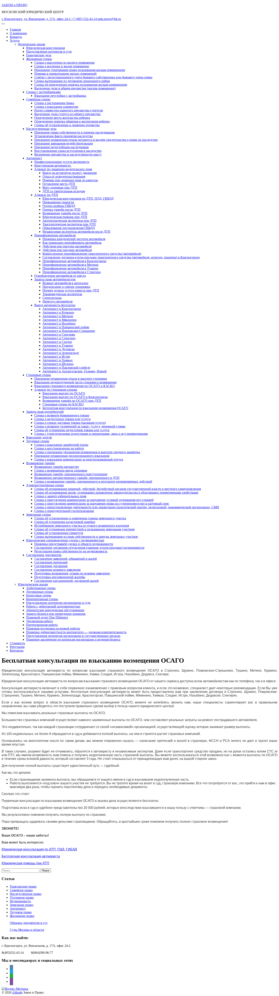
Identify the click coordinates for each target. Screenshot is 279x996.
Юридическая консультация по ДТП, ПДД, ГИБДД (78, 198)
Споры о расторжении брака (54, 103)
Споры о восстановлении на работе (59, 448)
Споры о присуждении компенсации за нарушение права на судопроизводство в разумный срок (101, 503)
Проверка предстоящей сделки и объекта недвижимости (73, 544)
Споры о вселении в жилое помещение (61, 66)
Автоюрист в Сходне (57, 342)
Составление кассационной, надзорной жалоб (66, 580)
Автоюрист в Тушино (57, 345)
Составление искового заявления (57, 569)
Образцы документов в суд (28, 923)
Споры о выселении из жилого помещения (64, 62)
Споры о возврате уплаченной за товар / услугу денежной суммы (79, 426)
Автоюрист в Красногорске (61, 308)
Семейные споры (38, 99)
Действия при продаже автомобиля (67, 250)
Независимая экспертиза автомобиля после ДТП (76, 231)
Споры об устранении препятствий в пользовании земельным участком (84, 529)
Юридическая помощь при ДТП (64, 217)
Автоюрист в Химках (57, 360)
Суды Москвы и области (27, 929)
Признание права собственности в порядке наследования (74, 132)
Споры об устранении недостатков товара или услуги (71, 430)
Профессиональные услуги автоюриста (61, 162)
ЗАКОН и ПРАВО (14, 5)
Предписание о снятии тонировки (66, 286)
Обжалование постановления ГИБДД (68, 228)
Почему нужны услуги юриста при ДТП (70, 290)
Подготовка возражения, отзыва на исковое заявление (72, 573)
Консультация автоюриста (52, 165)
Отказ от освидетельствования (63, 176)
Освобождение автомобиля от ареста (60, 275)
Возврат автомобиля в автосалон (65, 283)
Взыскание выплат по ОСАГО (63, 393)
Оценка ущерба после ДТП (61, 209)
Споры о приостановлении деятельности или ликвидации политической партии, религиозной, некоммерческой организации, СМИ (126, 507)
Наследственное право (25, 894)
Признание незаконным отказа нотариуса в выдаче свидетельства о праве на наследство (96, 139)
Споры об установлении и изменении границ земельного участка (80, 518)
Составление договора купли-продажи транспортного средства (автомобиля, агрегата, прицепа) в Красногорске (121, 257)
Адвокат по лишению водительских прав (63, 169)
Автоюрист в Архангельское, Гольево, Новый (74, 371)
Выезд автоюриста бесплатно (54, 305)
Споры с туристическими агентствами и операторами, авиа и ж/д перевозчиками (91, 433)
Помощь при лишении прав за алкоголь (70, 180)
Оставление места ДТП (58, 184)
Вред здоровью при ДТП (59, 187)
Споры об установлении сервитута (58, 533)
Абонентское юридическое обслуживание (55, 610)
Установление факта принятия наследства (63, 136)
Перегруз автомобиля (57, 301)
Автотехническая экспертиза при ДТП (69, 220)
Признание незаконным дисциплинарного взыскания (71, 455)
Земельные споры (38, 514)
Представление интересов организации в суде (58, 602)
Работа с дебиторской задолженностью (53, 606)
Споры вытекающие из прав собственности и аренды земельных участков (86, 536)
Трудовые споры (37, 441)
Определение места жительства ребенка (62, 117)
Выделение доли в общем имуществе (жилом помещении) (75, 88)
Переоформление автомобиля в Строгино (71, 272)
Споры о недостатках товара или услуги (62, 419)
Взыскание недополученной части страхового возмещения (75, 382)
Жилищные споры (39, 59)
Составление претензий (51, 562)
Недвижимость (20, 901)
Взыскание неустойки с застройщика (60, 95)
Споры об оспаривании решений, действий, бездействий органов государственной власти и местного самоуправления (117, 489)
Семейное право (21, 890)
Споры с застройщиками (43, 92)
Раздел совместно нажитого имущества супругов (68, 110)
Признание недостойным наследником (61, 147)
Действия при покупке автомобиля (67, 246)
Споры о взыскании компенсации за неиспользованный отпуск (78, 459)
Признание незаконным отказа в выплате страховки (70, 378)
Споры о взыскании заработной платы (61, 444)
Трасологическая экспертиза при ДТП (69, 224)
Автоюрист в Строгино (58, 338)
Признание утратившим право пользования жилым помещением (79, 70)
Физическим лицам (31, 44)
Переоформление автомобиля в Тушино (70, 268)
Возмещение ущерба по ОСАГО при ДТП (71, 400)
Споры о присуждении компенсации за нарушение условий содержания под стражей (94, 500)
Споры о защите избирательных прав (60, 496)
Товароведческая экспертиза (62, 294)
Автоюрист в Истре (56, 356)
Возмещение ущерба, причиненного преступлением (70, 474)
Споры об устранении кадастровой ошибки (64, 522)
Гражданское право (23, 886)
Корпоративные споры (42, 599)
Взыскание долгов (39, 437)
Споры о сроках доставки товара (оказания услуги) (70, 422)
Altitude (17, 992)
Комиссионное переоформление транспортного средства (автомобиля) (91, 253)
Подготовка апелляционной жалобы (59, 577)
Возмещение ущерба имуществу (56, 467)
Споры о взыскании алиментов (56, 106)
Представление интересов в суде (49, 51)
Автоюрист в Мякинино (59, 320)
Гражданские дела (38, 55)
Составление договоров (51, 566)
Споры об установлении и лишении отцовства (67, 125)
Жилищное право (22, 916)
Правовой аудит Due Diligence (47, 617)
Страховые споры (38, 375)
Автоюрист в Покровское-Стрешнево (68, 331)
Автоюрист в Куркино (58, 312)
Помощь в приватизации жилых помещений (65, 73)
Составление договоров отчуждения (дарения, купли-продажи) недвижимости (89, 547)
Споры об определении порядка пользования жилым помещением (80, 84)
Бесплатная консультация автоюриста (31, 856)
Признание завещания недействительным (63, 143)
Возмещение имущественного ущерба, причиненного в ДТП (76, 478)
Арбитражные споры (41, 588)
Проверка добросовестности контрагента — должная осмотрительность (76, 632)
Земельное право (21, 905)
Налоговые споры (38, 595)
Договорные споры (39, 591)
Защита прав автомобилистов (55, 279)
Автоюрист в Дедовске (58, 349)
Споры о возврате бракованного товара (61, 415)
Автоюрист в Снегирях (58, 334)
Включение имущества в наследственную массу (68, 154)
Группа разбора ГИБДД (58, 206)
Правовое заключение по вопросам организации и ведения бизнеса (73, 639)
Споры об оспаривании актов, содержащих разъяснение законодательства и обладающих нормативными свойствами (116, 492)
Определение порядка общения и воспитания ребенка (72, 121)
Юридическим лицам (33, 584)
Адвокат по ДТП (46, 195)
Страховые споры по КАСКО (63, 404)
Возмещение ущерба (40, 463)
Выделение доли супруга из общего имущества (67, 114)
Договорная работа (39, 621)
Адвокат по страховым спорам (55, 389)
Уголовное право (22, 897)
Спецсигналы (52, 297)
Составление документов (43, 555)
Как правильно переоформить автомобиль (72, 242)
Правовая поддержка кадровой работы (53, 628)
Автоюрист (34, 158)
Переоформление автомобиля (55, 235)
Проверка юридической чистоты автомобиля (73, 239)
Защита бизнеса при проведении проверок (56, 613)
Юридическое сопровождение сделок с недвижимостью (65, 540)
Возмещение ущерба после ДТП (64, 213)
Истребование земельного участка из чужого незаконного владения (81, 525)
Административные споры (45, 485)
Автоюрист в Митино (57, 316)
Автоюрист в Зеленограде (60, 353)
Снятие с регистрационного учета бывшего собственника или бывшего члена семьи (93, 77)
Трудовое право (21, 912)
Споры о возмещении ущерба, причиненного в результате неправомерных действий (93, 481)
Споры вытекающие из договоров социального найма (72, 81)
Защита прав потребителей (45, 411)
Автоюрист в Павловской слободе (66, 367)
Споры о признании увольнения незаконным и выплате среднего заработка (87, 452)
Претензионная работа (42, 625)
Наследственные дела (41, 128)
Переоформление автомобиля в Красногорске (74, 261)
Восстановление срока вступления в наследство (68, 150)
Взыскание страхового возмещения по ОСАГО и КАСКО (74, 386)
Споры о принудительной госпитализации (64, 511)
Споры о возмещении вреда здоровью (60, 470)
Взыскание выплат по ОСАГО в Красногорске (75, 397)
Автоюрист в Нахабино (59, 323)
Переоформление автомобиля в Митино (70, 264)
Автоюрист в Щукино (58, 364)
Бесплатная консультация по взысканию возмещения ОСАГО (85, 408)
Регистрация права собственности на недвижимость (70, 551)
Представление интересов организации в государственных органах (73, 636)
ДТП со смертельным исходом (63, 191)
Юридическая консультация (45, 48)
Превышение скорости (58, 202)
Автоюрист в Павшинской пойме (65, 327)
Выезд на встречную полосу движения (69, 173)
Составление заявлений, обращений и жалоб (65, 558)
